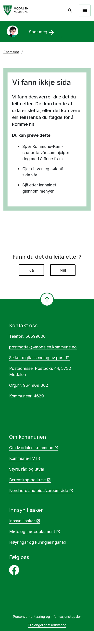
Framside (11, 52)
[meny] (85, 10)
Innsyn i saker (22, 520)
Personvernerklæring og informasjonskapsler (47, 616)
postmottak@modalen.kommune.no (43, 347)
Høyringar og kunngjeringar (35, 542)
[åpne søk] (70, 10)
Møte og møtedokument (32, 531)
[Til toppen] (47, 299)
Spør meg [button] (42, 32)
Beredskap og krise (27, 479)
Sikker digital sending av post (37, 357)
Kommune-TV (22, 458)
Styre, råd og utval (26, 469)
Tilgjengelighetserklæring (47, 625)
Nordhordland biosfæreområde (38, 490)
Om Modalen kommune (31, 447)
